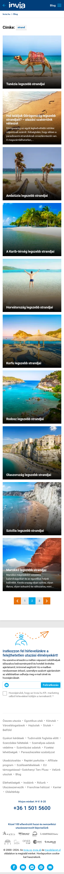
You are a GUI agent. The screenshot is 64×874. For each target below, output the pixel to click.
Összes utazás (12, 720)
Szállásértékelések (29, 765)
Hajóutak (34, 725)
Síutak (47, 725)
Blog (15, 14)
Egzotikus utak (34, 720)
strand (21, 27)
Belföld (7, 730)
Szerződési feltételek (16, 743)
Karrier (57, 787)
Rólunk (41, 782)
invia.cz (27, 849)
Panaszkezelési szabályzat (38, 752)
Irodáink (28, 782)
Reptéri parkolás (34, 760)
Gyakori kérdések (14, 738)
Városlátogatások (14, 725)
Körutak (51, 720)
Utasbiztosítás (12, 760)
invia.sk (37, 849)
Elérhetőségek (12, 782)
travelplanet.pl (53, 849)
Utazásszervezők (14, 787)
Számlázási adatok (29, 747)
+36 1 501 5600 (32, 808)
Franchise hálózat (38, 787)
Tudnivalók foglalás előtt (43, 738)
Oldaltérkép (12, 792)
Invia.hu (6, 14)
